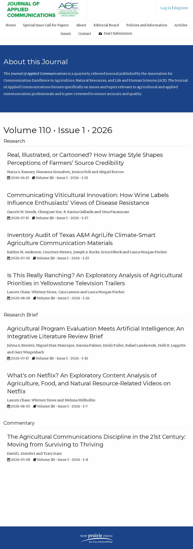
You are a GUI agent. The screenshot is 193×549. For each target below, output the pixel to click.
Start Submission (117, 33)
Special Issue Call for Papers (46, 25)
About (81, 25)
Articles (180, 25)
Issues (66, 34)
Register (181, 8)
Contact (84, 34)
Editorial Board (106, 25)
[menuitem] (174, 10)
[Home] (43, 12)
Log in (166, 8)
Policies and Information (146, 25)
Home (11, 25)
